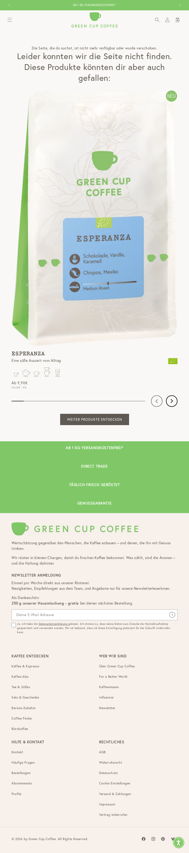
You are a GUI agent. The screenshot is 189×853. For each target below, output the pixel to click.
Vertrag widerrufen (113, 815)
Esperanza (28, 354)
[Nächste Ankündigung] (180, 5)
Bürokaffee (20, 729)
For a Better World (113, 677)
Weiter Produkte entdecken (94, 419)
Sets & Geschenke (25, 697)
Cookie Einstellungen (114, 783)
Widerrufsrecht (110, 762)
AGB (102, 752)
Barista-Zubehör (24, 708)
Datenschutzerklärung (53, 624)
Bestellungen (21, 773)
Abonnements (22, 783)
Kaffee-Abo (20, 677)
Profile (16, 794)
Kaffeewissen (109, 687)
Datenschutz (108, 773)
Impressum (107, 804)
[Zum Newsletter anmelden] (172, 614)
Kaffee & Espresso (25, 666)
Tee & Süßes (21, 687)
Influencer (106, 697)
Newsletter (107, 708)
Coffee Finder (22, 718)
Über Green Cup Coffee (117, 666)
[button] (10, 20)
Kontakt (17, 752)
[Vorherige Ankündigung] (9, 5)
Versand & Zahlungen (115, 794)
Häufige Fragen (23, 762)
